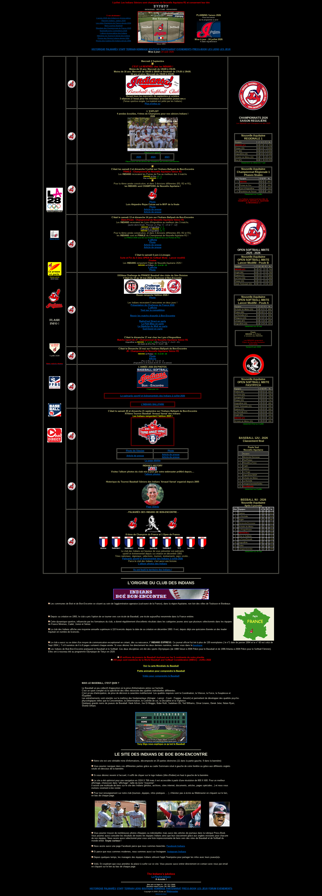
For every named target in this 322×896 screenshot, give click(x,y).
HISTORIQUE (98, 49)
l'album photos (152, 474)
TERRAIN (131, 49)
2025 (138, 157)
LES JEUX (225, 49)
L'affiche (152, 307)
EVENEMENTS (184, 49)
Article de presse (152, 209)
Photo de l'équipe (135, 450)
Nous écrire (54, 239)
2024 (153, 157)
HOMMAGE (142, 49)
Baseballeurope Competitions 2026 (113, 31)
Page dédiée (152, 507)
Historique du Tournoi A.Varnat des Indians (113, 36)
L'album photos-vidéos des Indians (113, 33)
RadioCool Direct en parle (152, 321)
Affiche (152, 358)
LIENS (138, 888)
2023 (167, 157)
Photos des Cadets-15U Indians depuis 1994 (113, 41)
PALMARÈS (112, 49)
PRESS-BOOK (199, 49)
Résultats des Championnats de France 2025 (113, 28)
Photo (152, 202)
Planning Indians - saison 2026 (113, 20)
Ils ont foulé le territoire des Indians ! (152, 569)
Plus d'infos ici (152, 103)
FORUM (212, 888)
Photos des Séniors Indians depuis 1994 (113, 38)
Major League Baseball (113, 26)
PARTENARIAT (168, 49)
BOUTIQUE (154, 49)
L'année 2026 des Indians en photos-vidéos (113, 18)
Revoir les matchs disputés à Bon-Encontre (152, 315)
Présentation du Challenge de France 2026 (152, 305)
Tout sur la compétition (153, 310)
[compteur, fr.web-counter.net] (161, 7)
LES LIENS (213, 49)
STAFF (122, 49)
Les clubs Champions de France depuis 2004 (113, 23)
